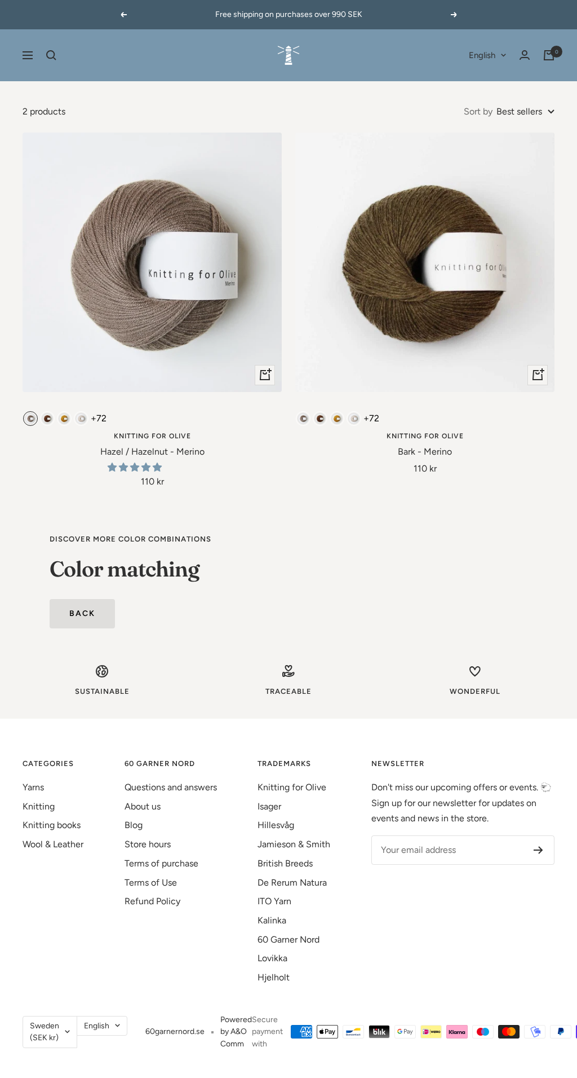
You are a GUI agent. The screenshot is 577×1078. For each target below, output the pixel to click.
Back (82, 613)
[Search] (51, 55)
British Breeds (285, 863)
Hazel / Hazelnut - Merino (152, 451)
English (482, 55)
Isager (269, 806)
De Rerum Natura (292, 882)
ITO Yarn (274, 901)
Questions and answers (171, 787)
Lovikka (272, 958)
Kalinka (272, 920)
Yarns (33, 787)
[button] (136, 467)
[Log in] (525, 55)
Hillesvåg (276, 825)
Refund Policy (152, 901)
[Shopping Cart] (548, 55)
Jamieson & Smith (294, 844)
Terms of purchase (161, 863)
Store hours (148, 844)
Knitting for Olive (152, 436)
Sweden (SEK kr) (44, 1032)
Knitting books (52, 825)
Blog (134, 825)
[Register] (538, 850)
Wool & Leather (53, 844)
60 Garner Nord (288, 939)
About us (143, 806)
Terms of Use (151, 882)
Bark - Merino (425, 451)
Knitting (39, 806)
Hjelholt (274, 977)
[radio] (30, 418)
